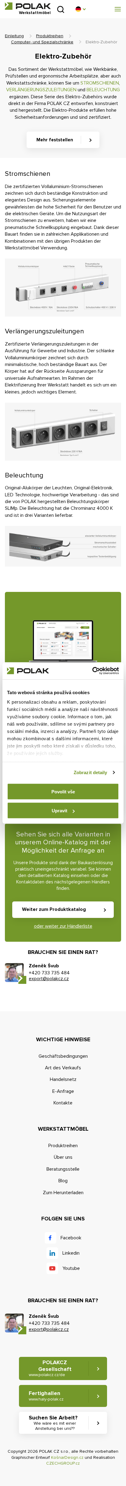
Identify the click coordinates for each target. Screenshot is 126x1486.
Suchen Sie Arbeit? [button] (53, 1422)
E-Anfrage (63, 1091)
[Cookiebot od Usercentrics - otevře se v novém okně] (92, 671)
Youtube (71, 1268)
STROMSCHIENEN (99, 83)
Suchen (60, 9)
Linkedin (71, 1253)
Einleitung (14, 35)
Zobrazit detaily (90, 772)
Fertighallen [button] (46, 1396)
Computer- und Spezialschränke (42, 42)
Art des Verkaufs (63, 1068)
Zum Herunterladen (63, 1193)
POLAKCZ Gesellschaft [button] (50, 1368)
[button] (80, 9)
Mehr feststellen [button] (54, 140)
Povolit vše (63, 791)
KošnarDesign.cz (67, 1457)
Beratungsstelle (63, 1169)
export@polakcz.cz (49, 979)
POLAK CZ (28, 6)
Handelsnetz (63, 1079)
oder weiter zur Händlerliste (63, 926)
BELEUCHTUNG (103, 90)
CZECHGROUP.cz (63, 1463)
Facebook (71, 1238)
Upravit (59, 810)
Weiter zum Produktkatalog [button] (54, 909)
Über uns (63, 1157)
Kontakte (63, 1103)
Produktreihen (49, 35)
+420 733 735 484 (49, 973)
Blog (63, 1181)
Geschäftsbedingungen (63, 1056)
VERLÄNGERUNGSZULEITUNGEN (41, 90)
